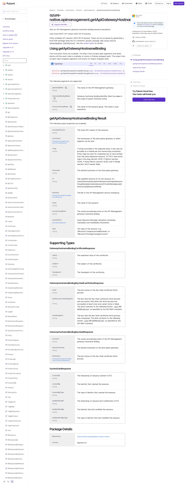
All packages (10, 19)
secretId (55, 339)
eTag (54, 148)
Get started (178, 3)
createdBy (56, 384)
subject (55, 264)
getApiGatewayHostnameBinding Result (147, 64)
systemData (56, 220)
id (53, 179)
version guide (88, 43)
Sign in (168, 3)
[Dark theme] (8, 481)
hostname (56, 170)
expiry (54, 255)
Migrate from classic (10, 43)
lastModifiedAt (58, 401)
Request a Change (139, 86)
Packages (60, 10)
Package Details (139, 71)
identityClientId (58, 347)
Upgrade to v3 (8, 52)
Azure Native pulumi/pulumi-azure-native (93, 436)
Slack (140, 3)
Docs (105, 3)
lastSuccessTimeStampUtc (62, 299)
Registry (116, 3)
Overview (6, 27)
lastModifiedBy (58, 409)
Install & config (8, 31)
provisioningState (59, 211)
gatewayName (57, 87)
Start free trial (149, 99)
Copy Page (136, 82)
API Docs (6, 56)
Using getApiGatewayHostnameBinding (148, 60)
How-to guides (10, 35)
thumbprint (56, 272)
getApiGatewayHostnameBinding (108, 10)
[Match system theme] (12, 481)
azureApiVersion (58, 130)
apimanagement (89, 10)
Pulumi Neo (128, 3)
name (54, 203)
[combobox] (14, 11)
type (54, 229)
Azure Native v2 (147, 24)
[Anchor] (107, 48)
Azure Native (70, 10)
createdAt (56, 375)
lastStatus (56, 356)
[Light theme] (4, 481)
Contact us (159, 3)
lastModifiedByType (60, 418)
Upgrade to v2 (8, 47)
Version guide (8, 39)
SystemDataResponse (59, 222)
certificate (56, 138)
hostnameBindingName (61, 96)
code (54, 290)
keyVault (55, 193)
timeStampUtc (57, 315)
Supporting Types (139, 67)
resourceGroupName (60, 107)
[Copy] (123, 71)
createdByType (58, 392)
